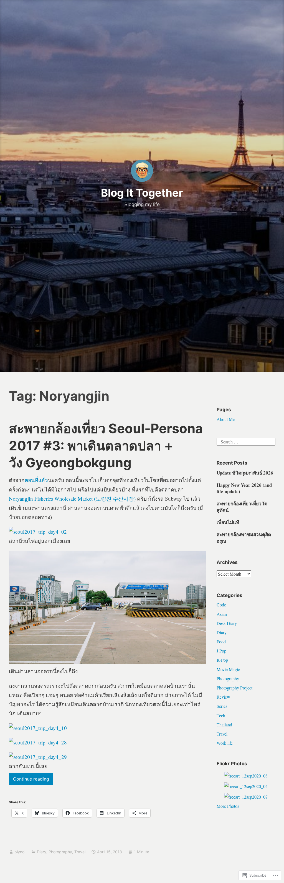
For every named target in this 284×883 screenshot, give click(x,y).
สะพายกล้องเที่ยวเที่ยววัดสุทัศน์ (242, 507)
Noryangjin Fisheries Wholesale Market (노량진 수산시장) (72, 498)
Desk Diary (227, 623)
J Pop (221, 651)
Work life (225, 743)
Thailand (224, 725)
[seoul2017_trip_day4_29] (38, 756)
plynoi (19, 851)
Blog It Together (142, 192)
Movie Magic (228, 669)
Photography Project (234, 688)
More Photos (228, 806)
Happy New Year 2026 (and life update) (244, 488)
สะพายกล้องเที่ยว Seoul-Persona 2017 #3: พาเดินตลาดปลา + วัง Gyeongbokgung (106, 445)
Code (221, 605)
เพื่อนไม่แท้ (228, 522)
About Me (226, 419)
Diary (41, 851)
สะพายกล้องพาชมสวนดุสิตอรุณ (244, 538)
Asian (222, 614)
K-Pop (222, 660)
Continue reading (29, 780)
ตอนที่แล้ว (36, 479)
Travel (79, 851)
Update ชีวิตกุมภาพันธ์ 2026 (245, 472)
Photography (60, 851)
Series (222, 706)
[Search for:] (246, 441)
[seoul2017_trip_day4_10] (38, 727)
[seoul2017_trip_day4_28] (38, 742)
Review (223, 697)
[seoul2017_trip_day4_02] (38, 531)
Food (221, 641)
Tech (221, 715)
